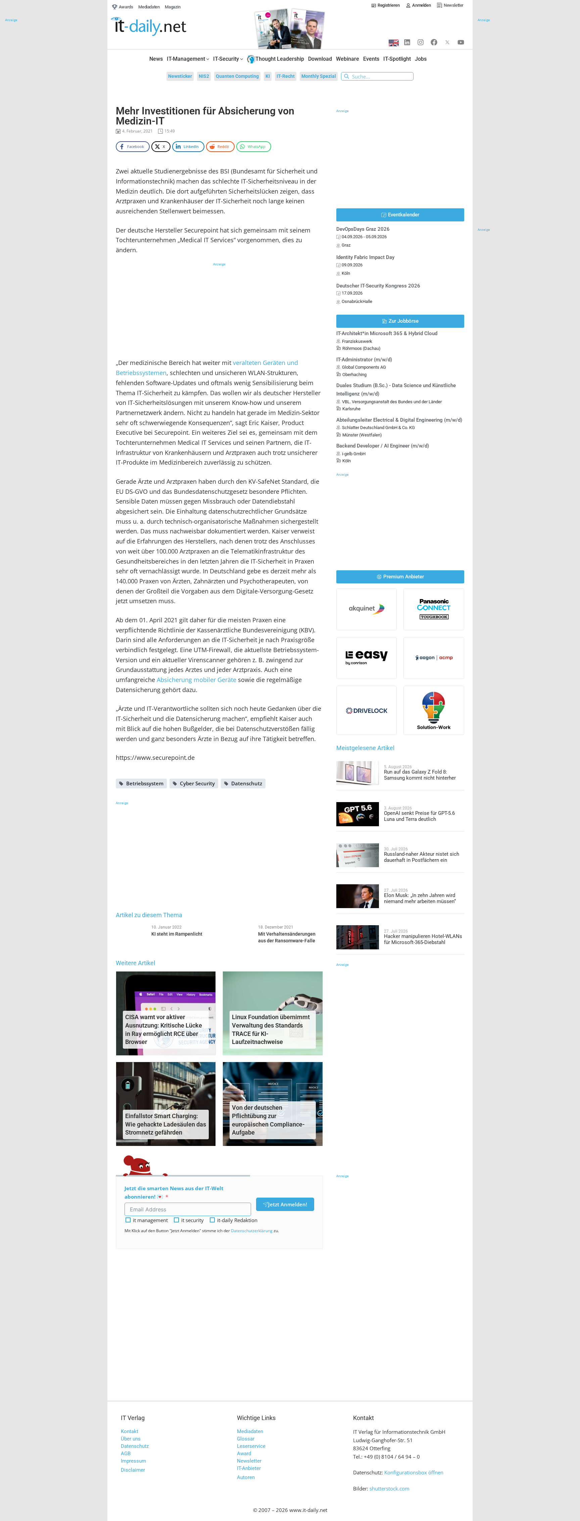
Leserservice (251, 1446)
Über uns (131, 1439)
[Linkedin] (407, 42)
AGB (126, 1454)
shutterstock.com (389, 1488)
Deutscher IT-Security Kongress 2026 (378, 286)
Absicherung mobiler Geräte (196, 680)
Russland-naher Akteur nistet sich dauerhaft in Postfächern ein (421, 857)
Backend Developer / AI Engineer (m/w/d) (382, 446)
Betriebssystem (144, 783)
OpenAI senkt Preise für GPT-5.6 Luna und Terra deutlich (419, 816)
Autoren (246, 1477)
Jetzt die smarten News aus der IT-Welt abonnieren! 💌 (174, 1192)
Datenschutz (246, 783)
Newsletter (249, 1461)
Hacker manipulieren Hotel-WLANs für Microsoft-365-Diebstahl (423, 939)
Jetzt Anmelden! (287, 1204)
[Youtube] (461, 42)
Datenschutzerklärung (252, 1231)
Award (244, 1454)
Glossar (245, 1439)
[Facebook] (434, 42)
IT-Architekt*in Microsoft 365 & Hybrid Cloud (386, 333)
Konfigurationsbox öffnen (413, 1472)
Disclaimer (133, 1470)
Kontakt (129, 1431)
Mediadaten (250, 1431)
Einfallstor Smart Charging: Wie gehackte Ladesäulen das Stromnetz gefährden (165, 1124)
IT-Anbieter (249, 1468)
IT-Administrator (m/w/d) (364, 360)
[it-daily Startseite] (161, 26)
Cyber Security (197, 783)
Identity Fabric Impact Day (365, 257)
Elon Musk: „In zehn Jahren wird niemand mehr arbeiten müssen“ (420, 898)
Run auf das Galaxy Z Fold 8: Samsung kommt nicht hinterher (420, 775)
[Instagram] (420, 42)
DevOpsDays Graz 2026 (363, 229)
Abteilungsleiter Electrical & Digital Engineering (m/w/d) (399, 420)
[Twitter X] (447, 42)
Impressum (133, 1461)
